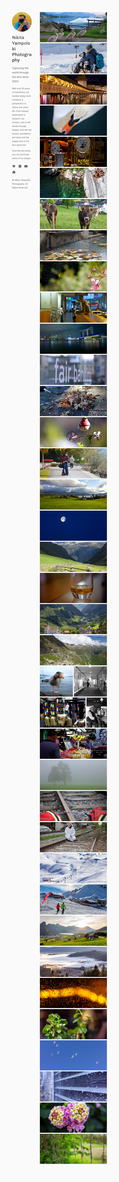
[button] (14, 166)
